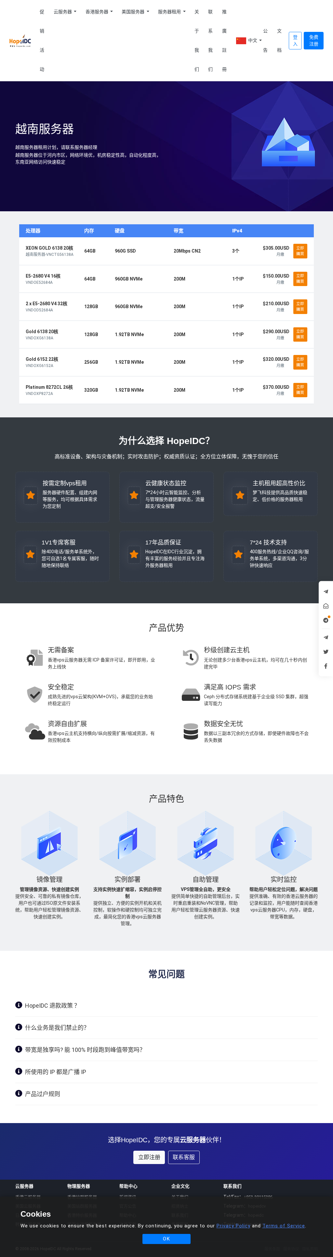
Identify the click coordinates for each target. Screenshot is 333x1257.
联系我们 (210, 40)
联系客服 (184, 1157)
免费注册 (313, 40)
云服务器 (63, 11)
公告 (265, 40)
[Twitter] (326, 651)
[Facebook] (326, 666)
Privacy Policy (233, 1226)
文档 (279, 40)
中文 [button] (252, 40)
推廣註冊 (224, 40)
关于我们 (196, 40)
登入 (295, 40)
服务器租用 (170, 11)
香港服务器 (97, 11)
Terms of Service (283, 1226)
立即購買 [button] (300, 251)
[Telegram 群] (326, 637)
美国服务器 (133, 11)
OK (166, 1239)
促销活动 (42, 40)
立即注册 (149, 1157)
